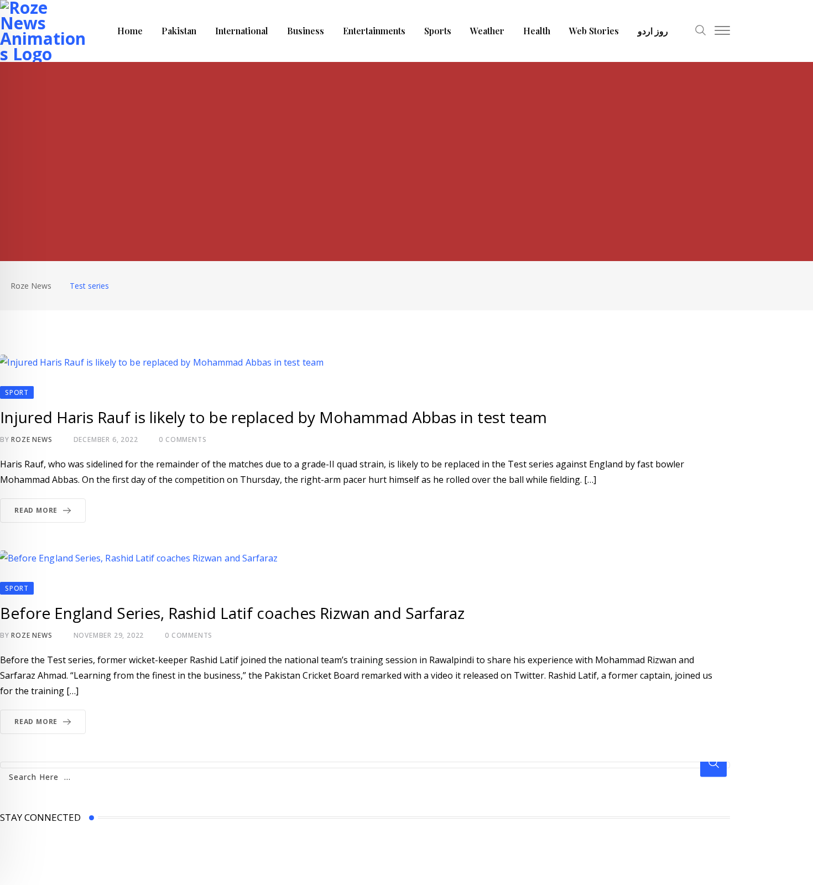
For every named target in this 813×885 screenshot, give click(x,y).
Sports (437, 31)
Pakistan (178, 31)
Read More (36, 510)
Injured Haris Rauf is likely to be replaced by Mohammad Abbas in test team (273, 417)
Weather (487, 31)
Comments (182, 439)
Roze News (31, 439)
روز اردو (653, 31)
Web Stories (594, 31)
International (241, 31)
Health (536, 31)
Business (305, 31)
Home (130, 31)
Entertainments (374, 31)
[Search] (700, 31)
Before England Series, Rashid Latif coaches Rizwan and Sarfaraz (232, 612)
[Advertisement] (406, 144)
